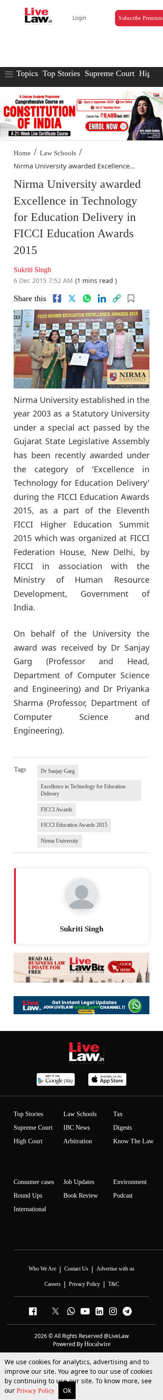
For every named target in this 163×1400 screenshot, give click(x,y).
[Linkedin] (102, 298)
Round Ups (28, 1195)
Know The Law (133, 1141)
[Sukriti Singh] (81, 895)
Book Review (80, 1195)
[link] (117, 298)
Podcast (123, 1195)
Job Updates (78, 1182)
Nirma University (59, 841)
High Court (28, 1141)
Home (22, 153)
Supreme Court (109, 73)
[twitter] (72, 298)
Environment (130, 1182)
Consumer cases (34, 1182)
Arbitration (77, 1141)
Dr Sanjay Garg (58, 771)
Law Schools (58, 153)
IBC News (76, 1127)
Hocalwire (97, 1344)
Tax (118, 1114)
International (30, 1209)
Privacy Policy (36, 1390)
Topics (27, 73)
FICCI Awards (56, 809)
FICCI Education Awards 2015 (74, 825)
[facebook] (57, 298)
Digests (122, 1127)
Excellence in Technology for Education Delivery (83, 790)
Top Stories (61, 73)
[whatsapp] (87, 298)
